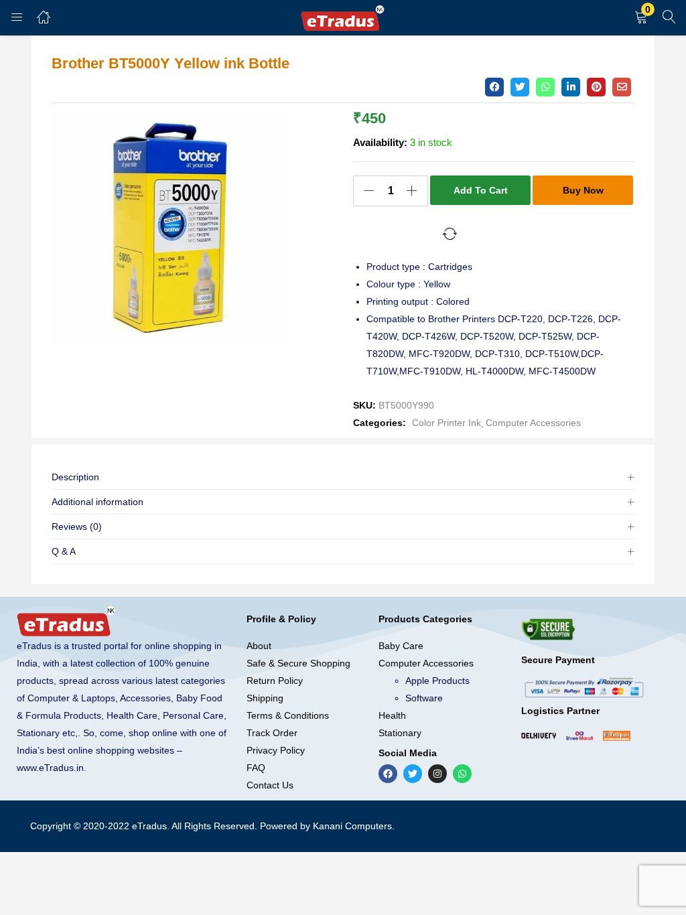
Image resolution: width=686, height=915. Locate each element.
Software (424, 698)
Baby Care (401, 645)
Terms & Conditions (288, 715)
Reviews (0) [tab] (77, 526)
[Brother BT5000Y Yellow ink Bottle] (494, 87)
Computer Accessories (533, 422)
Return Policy (275, 680)
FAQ (256, 767)
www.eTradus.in (50, 767)
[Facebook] (388, 773)
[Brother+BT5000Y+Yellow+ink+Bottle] (519, 87)
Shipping (265, 698)
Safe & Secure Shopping (298, 663)
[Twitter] (412, 773)
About (259, 645)
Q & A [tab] (64, 551)
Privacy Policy (276, 750)
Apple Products (437, 680)
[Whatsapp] (462, 773)
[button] (641, 17)
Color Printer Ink (446, 422)
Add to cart (481, 190)
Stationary (400, 732)
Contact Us (270, 785)
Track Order (272, 732)
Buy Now (583, 190)
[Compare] (450, 233)
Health (392, 715)
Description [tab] (75, 477)
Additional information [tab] (97, 501)
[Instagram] (437, 773)
